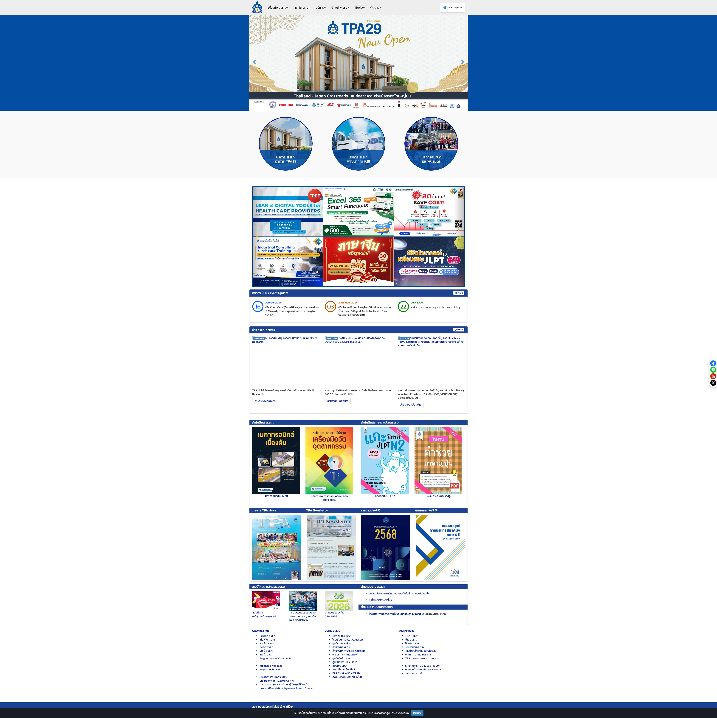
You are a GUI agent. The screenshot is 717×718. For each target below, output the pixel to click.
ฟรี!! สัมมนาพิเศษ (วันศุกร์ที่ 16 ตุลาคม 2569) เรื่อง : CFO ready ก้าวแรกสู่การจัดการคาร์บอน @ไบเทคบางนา (292, 311)
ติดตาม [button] (375, 7)
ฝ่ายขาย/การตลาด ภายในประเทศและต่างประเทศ (395, 614)
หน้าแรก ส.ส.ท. (268, 636)
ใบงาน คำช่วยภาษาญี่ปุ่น (438, 496)
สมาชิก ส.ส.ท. (267, 643)
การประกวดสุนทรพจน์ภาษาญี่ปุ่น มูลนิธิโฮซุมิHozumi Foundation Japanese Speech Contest (287, 686)
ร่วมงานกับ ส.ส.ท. (414, 647)
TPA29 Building (341, 636)
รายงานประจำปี (413, 673)
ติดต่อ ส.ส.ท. (267, 647)
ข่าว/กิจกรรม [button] (339, 7)
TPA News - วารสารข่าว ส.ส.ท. (422, 658)
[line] (713, 370)
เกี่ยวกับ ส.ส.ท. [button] (277, 7)
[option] (358, 63)
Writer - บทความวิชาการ (418, 655)
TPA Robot (411, 636)
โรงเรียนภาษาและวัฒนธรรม (347, 640)
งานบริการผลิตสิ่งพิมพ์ (344, 655)
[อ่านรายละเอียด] (358, 63)
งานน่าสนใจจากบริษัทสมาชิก (420, 651)
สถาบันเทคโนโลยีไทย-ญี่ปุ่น (347, 677)
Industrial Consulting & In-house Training (435, 307)
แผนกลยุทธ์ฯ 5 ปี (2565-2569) (422, 666)
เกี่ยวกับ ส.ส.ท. (267, 640)
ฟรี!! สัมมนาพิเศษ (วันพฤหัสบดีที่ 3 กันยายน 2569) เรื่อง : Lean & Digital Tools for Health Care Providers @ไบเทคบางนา (364, 311)
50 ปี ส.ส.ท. (266, 651)
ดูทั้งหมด (459, 293)
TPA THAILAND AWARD (346, 673)
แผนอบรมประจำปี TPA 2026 (334, 614)
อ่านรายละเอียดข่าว (265, 401)
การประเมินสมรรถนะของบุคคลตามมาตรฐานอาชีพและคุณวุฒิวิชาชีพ (302, 616)
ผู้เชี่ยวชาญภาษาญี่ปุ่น (380, 600)
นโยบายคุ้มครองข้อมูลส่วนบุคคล (423, 670)
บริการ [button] (320, 7)
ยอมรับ (417, 713)
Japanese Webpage (271, 666)
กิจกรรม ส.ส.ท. (413, 643)
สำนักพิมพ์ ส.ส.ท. (341, 647)
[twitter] (713, 382)
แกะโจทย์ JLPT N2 (385, 496)
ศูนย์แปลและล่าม (341, 643)
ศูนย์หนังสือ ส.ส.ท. (342, 658)
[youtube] (713, 376)
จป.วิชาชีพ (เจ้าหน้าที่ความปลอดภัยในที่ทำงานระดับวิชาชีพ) (399, 594)
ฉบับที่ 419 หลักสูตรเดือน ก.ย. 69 (264, 614)
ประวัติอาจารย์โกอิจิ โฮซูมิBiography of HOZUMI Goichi (277, 679)
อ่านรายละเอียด (400, 713)
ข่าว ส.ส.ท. (411, 640)
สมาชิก (301, 7)
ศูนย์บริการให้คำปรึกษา (344, 662)
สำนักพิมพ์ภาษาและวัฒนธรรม (348, 651)
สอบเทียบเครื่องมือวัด (344, 670)
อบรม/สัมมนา (339, 666)
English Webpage (270, 670)
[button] (254, 61)
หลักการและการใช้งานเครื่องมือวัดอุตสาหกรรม (329, 498)
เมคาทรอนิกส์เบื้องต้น (276, 496)
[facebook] (713, 363)
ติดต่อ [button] (359, 7)
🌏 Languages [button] (451, 8)
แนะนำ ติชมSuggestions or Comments (275, 656)
